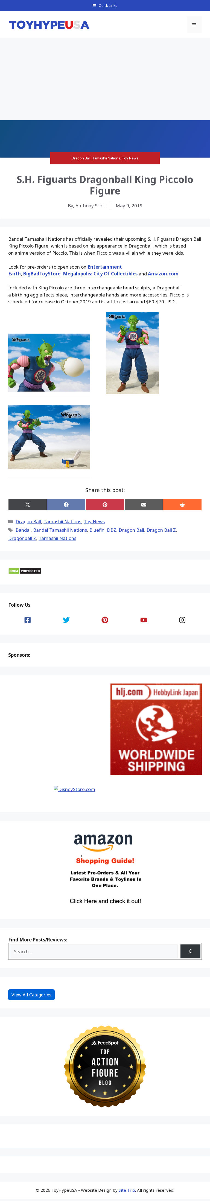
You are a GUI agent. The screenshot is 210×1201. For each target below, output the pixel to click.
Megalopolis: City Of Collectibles (100, 274)
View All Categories (31, 995)
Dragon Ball (81, 158)
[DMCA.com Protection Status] (24, 572)
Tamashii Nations (106, 158)
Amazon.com (163, 274)
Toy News (130, 158)
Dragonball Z (22, 538)
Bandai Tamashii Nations (60, 530)
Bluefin (96, 530)
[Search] (190, 951)
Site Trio (127, 1190)
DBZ (111, 530)
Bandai (23, 530)
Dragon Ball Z (161, 530)
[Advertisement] (105, 79)
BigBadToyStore (41, 274)
